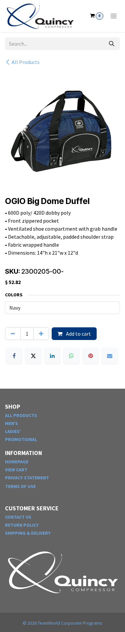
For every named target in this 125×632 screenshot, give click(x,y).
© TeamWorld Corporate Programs (62, 623)
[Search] (111, 43)
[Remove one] (13, 333)
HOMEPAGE (16, 462)
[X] (33, 356)
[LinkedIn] (52, 356)
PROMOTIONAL (21, 439)
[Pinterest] (91, 356)
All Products (26, 62)
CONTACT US (18, 517)
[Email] (110, 356)
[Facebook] (14, 356)
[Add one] (41, 333)
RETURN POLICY (22, 525)
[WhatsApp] (71, 356)
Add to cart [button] (78, 333)
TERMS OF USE (20, 486)
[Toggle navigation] (113, 16)
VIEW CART (16, 470)
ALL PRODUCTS (21, 415)
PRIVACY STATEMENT (27, 478)
